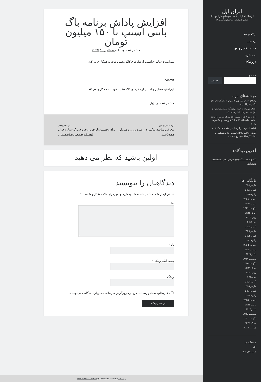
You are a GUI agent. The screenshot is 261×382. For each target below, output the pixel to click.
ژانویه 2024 (250, 295)
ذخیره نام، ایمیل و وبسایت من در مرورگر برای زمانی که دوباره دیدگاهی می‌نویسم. (119, 293)
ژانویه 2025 (250, 240)
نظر (171, 203)
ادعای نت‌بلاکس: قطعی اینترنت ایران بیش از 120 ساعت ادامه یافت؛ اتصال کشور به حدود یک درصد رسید (233, 120)
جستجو (252, 75)
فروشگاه (250, 62)
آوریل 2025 (250, 226)
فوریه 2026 (250, 189)
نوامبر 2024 (250, 249)
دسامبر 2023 (249, 300)
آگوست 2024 (249, 263)
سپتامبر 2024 (249, 258)
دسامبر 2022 (249, 327)
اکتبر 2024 (251, 254)
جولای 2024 (250, 267)
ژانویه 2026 (250, 194)
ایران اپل (232, 12)
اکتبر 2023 (251, 309)
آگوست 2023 (249, 318)
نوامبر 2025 (250, 203)
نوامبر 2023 (250, 304)
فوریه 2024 (250, 290)
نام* (171, 244)
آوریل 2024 (250, 281)
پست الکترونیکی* (163, 260)
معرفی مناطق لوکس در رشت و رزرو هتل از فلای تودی (146, 131)
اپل (254, 346)
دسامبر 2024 (249, 244)
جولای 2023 (250, 323)
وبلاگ (170, 276)
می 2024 (251, 277)
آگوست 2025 (249, 208)
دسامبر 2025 (249, 199)
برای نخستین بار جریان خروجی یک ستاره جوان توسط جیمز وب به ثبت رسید (86, 131)
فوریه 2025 (250, 235)
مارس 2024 (250, 286)
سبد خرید (250, 55)
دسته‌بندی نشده (249, 351)
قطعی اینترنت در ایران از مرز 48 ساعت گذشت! (233, 128)
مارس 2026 (250, 185)
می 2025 (251, 221)
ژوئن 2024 (251, 272)
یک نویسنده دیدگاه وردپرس (243, 159)
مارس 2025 (250, 231)
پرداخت (251, 41)
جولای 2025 (250, 212)
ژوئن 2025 (251, 217)
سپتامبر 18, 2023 (103, 50)
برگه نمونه (249, 34)
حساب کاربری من (245, 48)
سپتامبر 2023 (249, 313)
